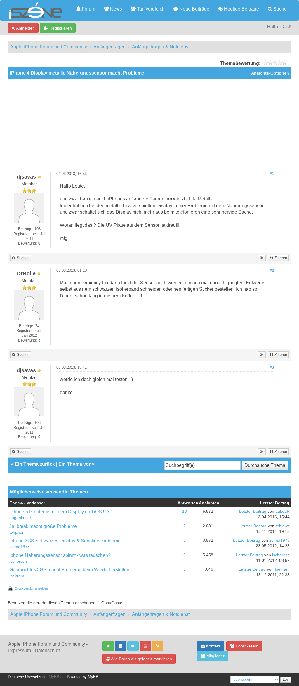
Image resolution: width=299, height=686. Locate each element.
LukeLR (282, 511)
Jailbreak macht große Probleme (43, 526)
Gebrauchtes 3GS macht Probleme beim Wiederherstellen (69, 569)
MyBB (93, 677)
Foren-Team (246, 646)
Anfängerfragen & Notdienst (161, 46)
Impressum (19, 650)
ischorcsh (18, 561)
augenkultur (20, 518)
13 (184, 511)
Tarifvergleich (150, 8)
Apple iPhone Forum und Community (48, 46)
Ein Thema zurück (35, 464)
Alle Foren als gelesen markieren (141, 658)
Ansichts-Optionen (270, 73)
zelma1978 (19, 547)
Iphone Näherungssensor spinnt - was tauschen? (60, 555)
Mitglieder (215, 656)
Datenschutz (48, 650)
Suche (279, 8)
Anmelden (25, 28)
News (115, 8)
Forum (88, 8)
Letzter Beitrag (252, 511)
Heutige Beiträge (241, 8)
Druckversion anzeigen (31, 588)
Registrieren (60, 28)
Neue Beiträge (193, 8)
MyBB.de (57, 677)
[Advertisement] (149, 128)
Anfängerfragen (109, 46)
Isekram (16, 576)
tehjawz (16, 532)
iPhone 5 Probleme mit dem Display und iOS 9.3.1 (61, 511)
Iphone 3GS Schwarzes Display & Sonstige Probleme (65, 540)
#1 (272, 174)
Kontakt (212, 646)
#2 (272, 270)
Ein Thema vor (74, 464)
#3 (272, 367)
